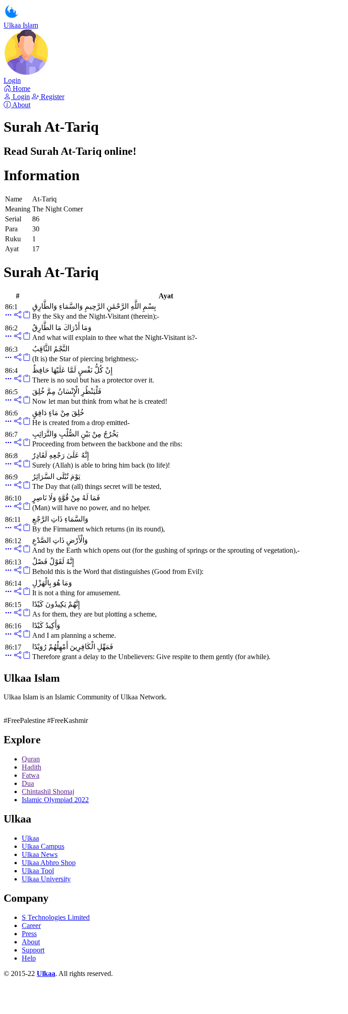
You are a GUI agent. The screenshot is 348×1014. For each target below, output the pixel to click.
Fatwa (30, 775)
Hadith (31, 767)
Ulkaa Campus (43, 846)
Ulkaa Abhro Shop (49, 862)
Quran (31, 759)
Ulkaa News (40, 854)
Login (12, 80)
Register (51, 96)
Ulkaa (30, 838)
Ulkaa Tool (38, 871)
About (20, 105)
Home (20, 88)
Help (29, 958)
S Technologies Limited (56, 917)
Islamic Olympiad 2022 (55, 800)
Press (29, 933)
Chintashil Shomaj (48, 791)
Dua (28, 783)
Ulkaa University (46, 879)
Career (31, 925)
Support (33, 950)
